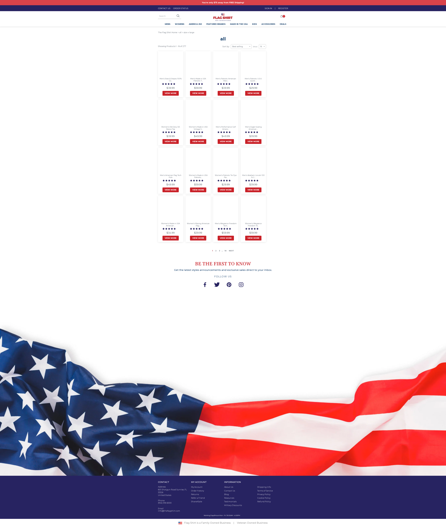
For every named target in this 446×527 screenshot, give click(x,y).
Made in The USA (239, 24)
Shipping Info (264, 487)
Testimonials (230, 502)
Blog (226, 494)
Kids (254, 24)
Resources (229, 498)
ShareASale (196, 502)
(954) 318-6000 (165, 503)
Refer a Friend (198, 498)
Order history (197, 491)
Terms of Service (265, 491)
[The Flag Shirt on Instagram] (241, 285)
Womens (179, 24)
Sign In (268, 8)
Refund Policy (264, 502)
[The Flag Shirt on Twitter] (216, 285)
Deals (283, 24)
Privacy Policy (263, 494)
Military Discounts (233, 505)
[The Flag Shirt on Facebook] (204, 285)
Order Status (180, 8)
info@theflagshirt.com (169, 511)
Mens (167, 24)
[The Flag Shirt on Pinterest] (229, 285)
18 (225, 251)
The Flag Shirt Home (167, 32)
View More (170, 93)
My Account (196, 487)
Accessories (268, 24)
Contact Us (164, 8)
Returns (195, 494)
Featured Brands (216, 24)
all (180, 32)
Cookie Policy (263, 498)
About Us (228, 487)
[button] (169, 84)
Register (283, 8)
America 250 (195, 24)
